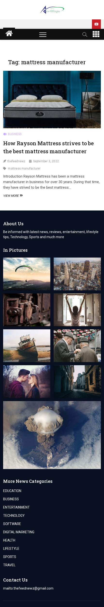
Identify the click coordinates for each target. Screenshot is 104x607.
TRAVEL (9, 565)
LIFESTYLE (11, 548)
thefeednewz (16, 161)
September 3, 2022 (46, 161)
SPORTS (9, 557)
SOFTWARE (12, 524)
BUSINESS (15, 134)
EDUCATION (12, 491)
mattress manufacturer (24, 168)
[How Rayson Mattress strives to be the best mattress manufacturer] (52, 99)
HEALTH (9, 540)
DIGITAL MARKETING (18, 532)
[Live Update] (96, 24)
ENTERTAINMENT (16, 507)
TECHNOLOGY (14, 516)
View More (12, 195)
